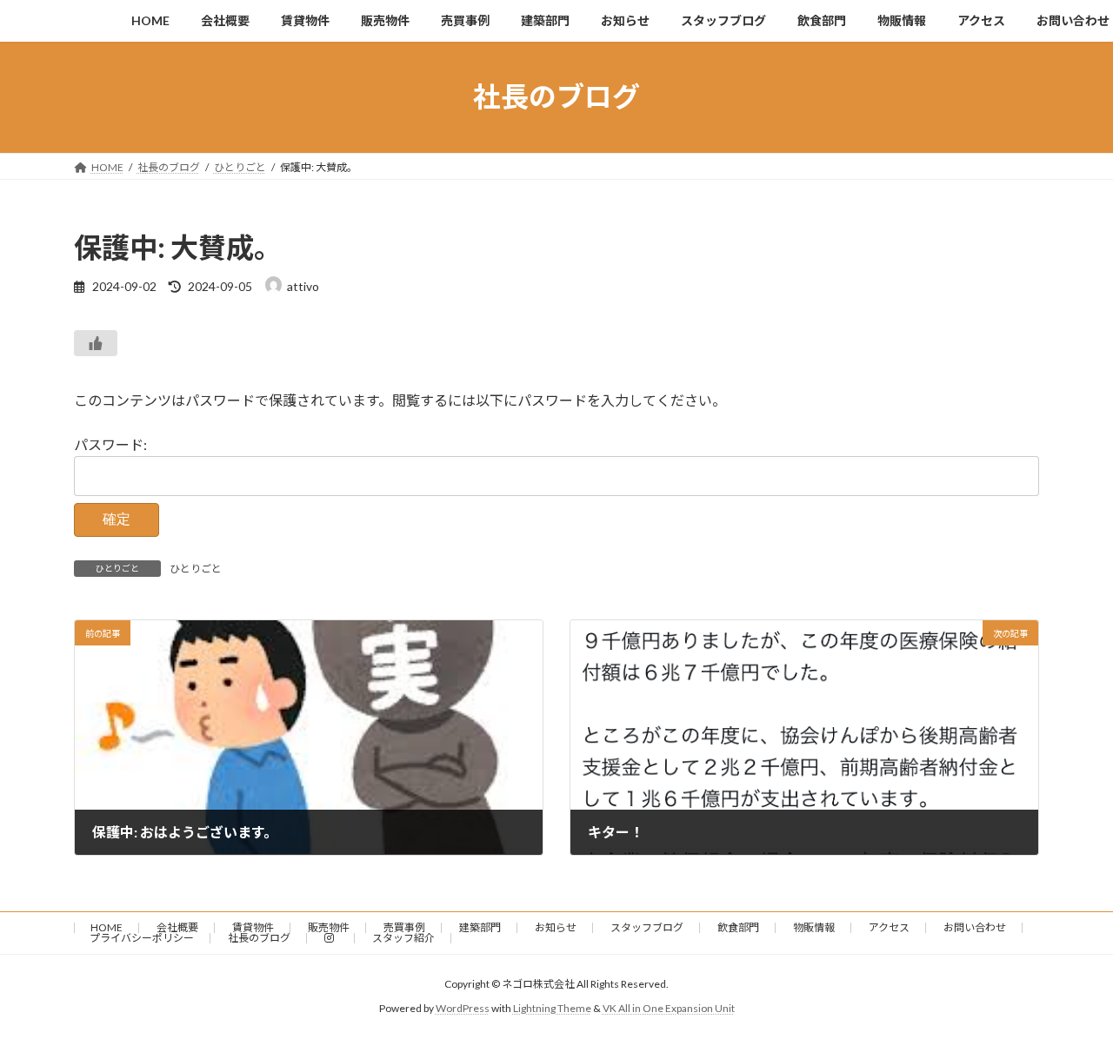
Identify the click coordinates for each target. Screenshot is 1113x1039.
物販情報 (814, 927)
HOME (106, 927)
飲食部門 (738, 927)
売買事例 (404, 927)
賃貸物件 (253, 927)
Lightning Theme (552, 1009)
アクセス (889, 927)
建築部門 (480, 927)
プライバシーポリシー (142, 937)
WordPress (463, 1009)
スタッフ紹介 (403, 937)
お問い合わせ (974, 927)
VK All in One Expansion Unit (669, 1009)
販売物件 (329, 927)
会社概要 (177, 927)
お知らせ (555, 927)
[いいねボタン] (95, 343)
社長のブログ (259, 937)
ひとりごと (196, 568)
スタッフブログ (646, 927)
